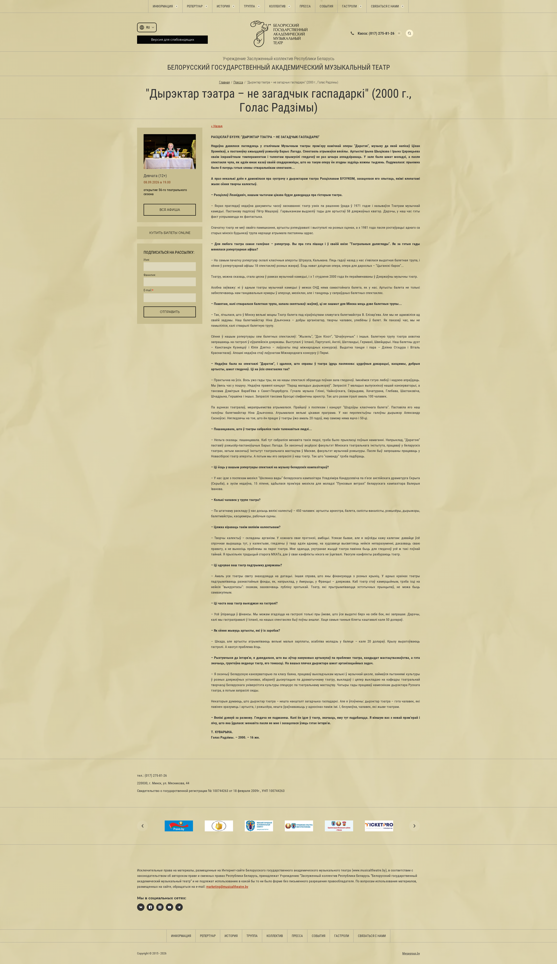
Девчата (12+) (155, 175)
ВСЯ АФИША (169, 210)
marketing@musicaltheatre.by (227, 887)
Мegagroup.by (411, 953)
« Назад (217, 126)
